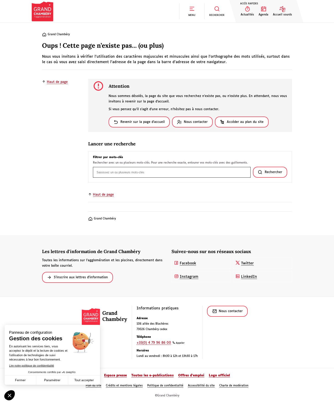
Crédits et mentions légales (124, 385)
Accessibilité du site (201, 385)
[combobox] (172, 172)
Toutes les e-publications (152, 375)
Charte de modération (233, 385)
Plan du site (93, 385)
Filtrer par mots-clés (108, 157)
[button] (191, 11)
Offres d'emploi (191, 375)
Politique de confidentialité (165, 385)
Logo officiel (219, 375)
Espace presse (115, 375)
